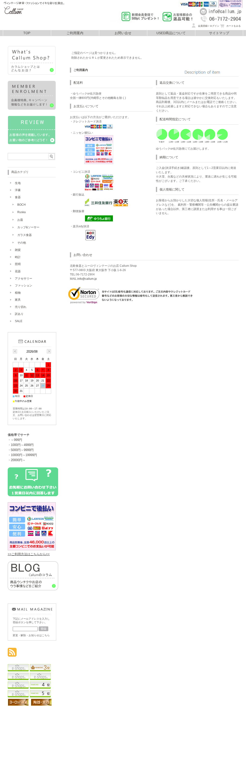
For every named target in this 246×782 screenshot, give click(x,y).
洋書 (18, 190)
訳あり (19, 314)
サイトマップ (219, 33)
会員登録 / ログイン (208, 26)
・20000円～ (16, 460)
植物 (18, 292)
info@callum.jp (87, 278)
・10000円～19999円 (22, 455)
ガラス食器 (24, 235)
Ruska (21, 212)
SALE (18, 321)
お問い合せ (123, 33)
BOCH (21, 204)
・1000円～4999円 (21, 445)
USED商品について (171, 33)
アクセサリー (23, 278)
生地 (18, 183)
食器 (18, 197)
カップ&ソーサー (28, 227)
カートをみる (233, 26)
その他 (21, 242)
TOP (26, 33)
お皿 (20, 220)
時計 (18, 257)
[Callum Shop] (34, 29)
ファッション (23, 285)
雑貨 (18, 250)
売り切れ (20, 307)
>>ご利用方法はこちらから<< (29, 554)
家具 (18, 299)
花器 (18, 271)
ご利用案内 (75, 33)
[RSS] (12, 654)
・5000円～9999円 (21, 450)
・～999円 (15, 440)
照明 (18, 264)
